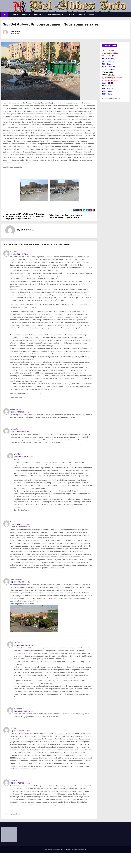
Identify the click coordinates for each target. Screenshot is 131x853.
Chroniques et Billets (54, 15)
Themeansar (82, 850)
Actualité (13, 15)
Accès (91, 15)
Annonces (38, 15)
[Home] (4, 14)
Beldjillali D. (16, 31)
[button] (129, 14)
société (81, 15)
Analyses (25, 15)
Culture (70, 15)
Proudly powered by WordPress (55, 850)
